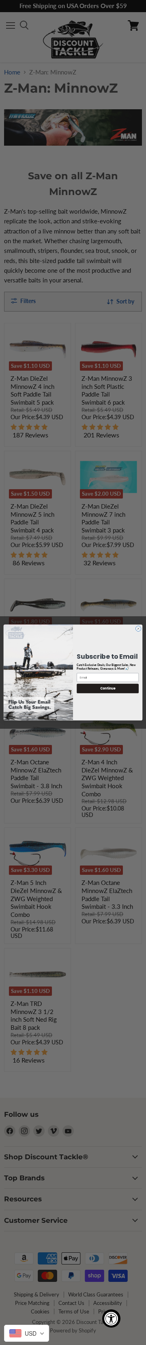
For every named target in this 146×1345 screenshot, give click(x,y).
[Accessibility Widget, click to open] (111, 1318)
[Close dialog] (138, 628)
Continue (108, 688)
